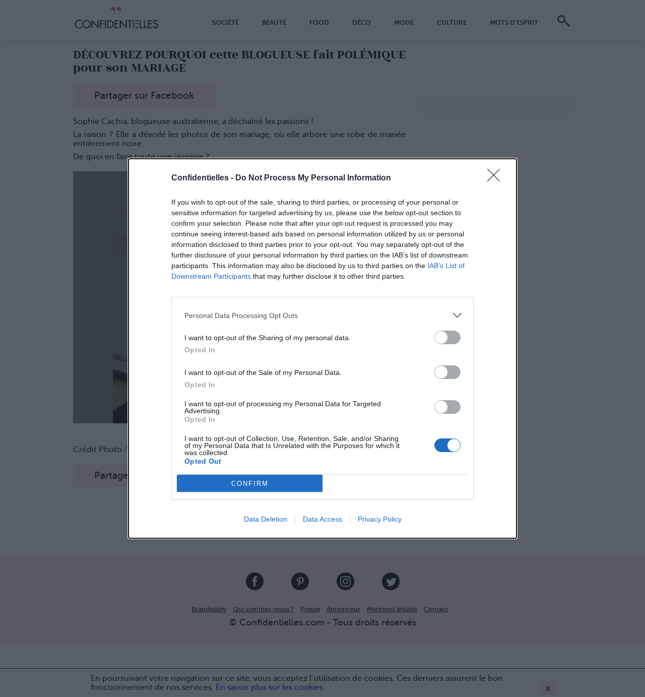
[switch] (447, 337)
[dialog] (322, 348)
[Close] (496, 178)
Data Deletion (265, 519)
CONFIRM (250, 483)
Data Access (322, 519)
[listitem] (322, 315)
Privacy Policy (380, 519)
